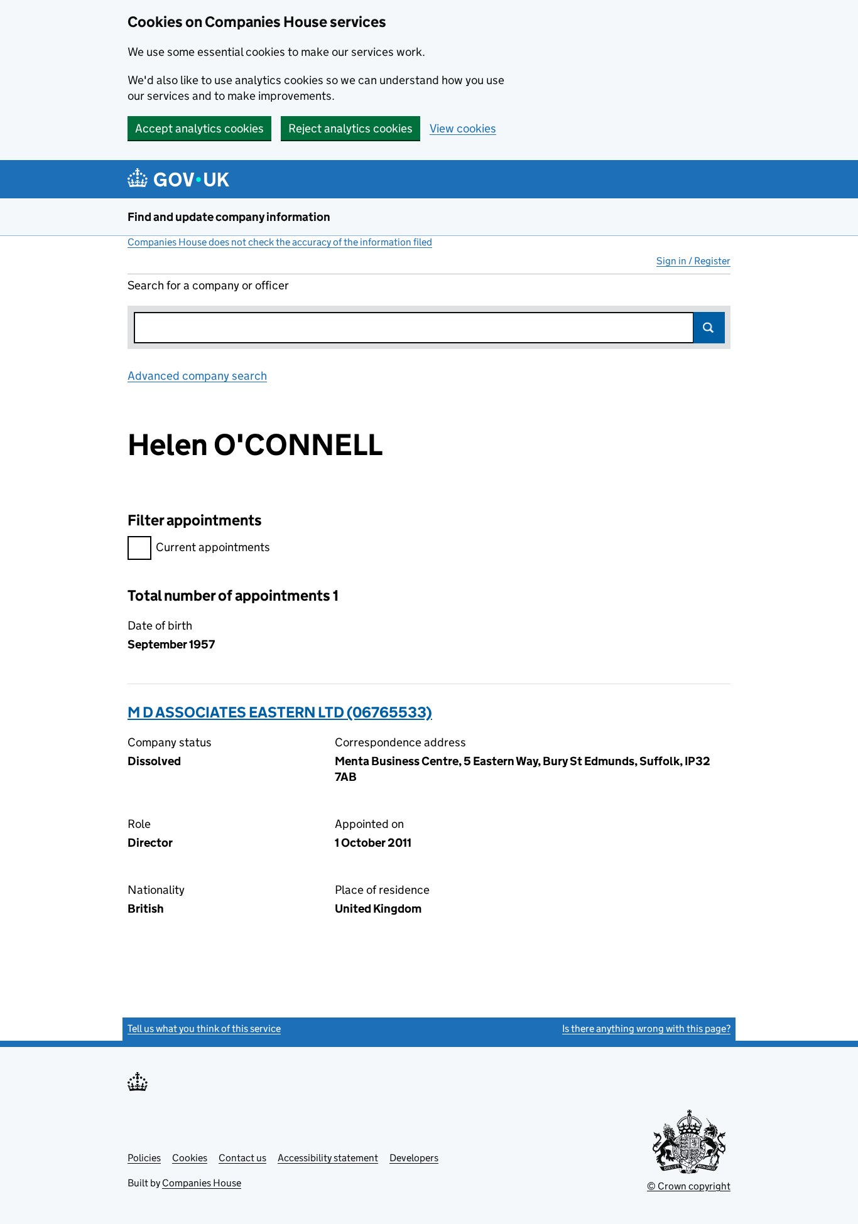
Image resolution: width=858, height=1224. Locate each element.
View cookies (463, 128)
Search (709, 327)
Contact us (242, 1158)
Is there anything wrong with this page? (646, 1028)
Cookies (189, 1158)
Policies (144, 1158)
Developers (413, 1158)
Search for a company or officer (208, 285)
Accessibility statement (328, 1158)
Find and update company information (229, 217)
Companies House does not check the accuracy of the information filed (280, 242)
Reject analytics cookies (350, 128)
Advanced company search (197, 375)
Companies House (201, 1183)
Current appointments (213, 547)
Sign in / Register (693, 261)
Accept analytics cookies (199, 128)
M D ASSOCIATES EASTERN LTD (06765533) (280, 712)
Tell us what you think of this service (204, 1028)
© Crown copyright (688, 1186)
